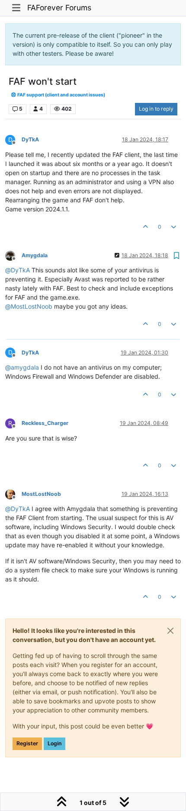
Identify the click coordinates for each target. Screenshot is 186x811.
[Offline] (13, 255)
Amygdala (35, 255)
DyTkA (30, 139)
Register (27, 743)
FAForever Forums (59, 7)
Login (54, 743)
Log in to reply (156, 108)
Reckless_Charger (45, 423)
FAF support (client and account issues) (60, 95)
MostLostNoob (41, 494)
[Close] (170, 630)
